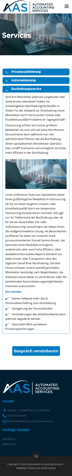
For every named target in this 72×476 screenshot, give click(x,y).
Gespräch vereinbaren (36, 351)
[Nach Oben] (36, 456)
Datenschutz (10, 444)
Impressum (9, 438)
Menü (66, 6)
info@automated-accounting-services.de (30, 421)
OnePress (21, 468)
